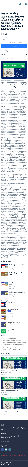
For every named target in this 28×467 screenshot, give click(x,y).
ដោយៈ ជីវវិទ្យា (11, 269)
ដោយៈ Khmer (4, 374)
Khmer (6, 34)
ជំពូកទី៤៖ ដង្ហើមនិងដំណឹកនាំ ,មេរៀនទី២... (17, 265)
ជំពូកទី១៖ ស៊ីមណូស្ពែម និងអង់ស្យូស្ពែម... (17, 292)
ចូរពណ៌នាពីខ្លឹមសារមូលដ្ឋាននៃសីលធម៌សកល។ (9, 338)
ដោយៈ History (12, 278)
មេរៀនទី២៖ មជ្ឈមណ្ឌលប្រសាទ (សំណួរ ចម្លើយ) (16, 283)
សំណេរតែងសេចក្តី (4, 10)
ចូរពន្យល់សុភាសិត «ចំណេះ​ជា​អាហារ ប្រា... (9, 370)
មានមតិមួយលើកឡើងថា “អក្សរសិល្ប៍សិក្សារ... (10, 390)
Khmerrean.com (15, 463)
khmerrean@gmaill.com (7, 441)
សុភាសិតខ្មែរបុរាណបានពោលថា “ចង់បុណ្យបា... (10, 411)
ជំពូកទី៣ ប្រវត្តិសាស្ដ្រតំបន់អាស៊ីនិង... (16, 273)
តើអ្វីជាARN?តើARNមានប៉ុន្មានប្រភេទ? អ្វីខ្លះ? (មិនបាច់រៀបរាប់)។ (12, 340)
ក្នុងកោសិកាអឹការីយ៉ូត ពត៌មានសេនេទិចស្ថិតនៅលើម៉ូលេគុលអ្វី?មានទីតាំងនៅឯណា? (14, 342)
